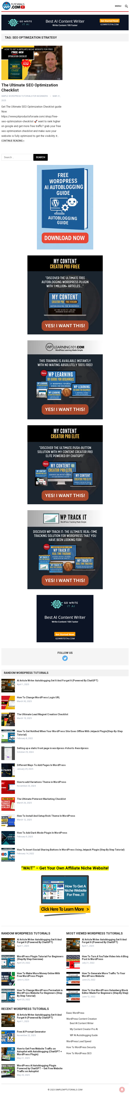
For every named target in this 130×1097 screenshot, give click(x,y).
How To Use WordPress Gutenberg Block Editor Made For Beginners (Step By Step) (105, 991)
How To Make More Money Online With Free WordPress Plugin (38, 975)
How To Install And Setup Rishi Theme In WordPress (46, 816)
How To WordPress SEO (79, 1053)
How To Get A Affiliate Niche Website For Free (28, 49)
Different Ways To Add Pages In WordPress (41, 765)
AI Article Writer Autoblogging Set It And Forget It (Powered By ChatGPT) (57, 680)
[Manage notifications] (122, 1089)
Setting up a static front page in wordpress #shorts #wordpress (53, 748)
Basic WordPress (75, 1013)
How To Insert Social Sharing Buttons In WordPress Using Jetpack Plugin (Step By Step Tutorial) (71, 849)
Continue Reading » (12, 140)
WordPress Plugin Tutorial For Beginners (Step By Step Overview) (40, 958)
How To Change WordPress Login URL (38, 697)
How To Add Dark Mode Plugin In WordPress (42, 832)
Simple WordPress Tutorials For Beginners (24, 96)
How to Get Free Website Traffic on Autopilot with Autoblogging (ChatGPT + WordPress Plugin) (39, 1051)
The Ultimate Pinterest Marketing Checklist (41, 799)
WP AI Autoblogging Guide (84, 1035)
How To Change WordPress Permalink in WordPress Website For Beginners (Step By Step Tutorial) (40, 993)
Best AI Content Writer (82, 1023)
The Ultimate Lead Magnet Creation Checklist (42, 714)
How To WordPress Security (81, 1047)
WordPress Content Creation (81, 1018)
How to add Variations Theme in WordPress (41, 782)
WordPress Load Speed (78, 1041)
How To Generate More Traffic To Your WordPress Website (103, 975)
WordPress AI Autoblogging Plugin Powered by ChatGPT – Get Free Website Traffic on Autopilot (39, 1068)
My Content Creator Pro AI (84, 1029)
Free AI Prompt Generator (31, 1031)
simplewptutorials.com (68, 1089)
